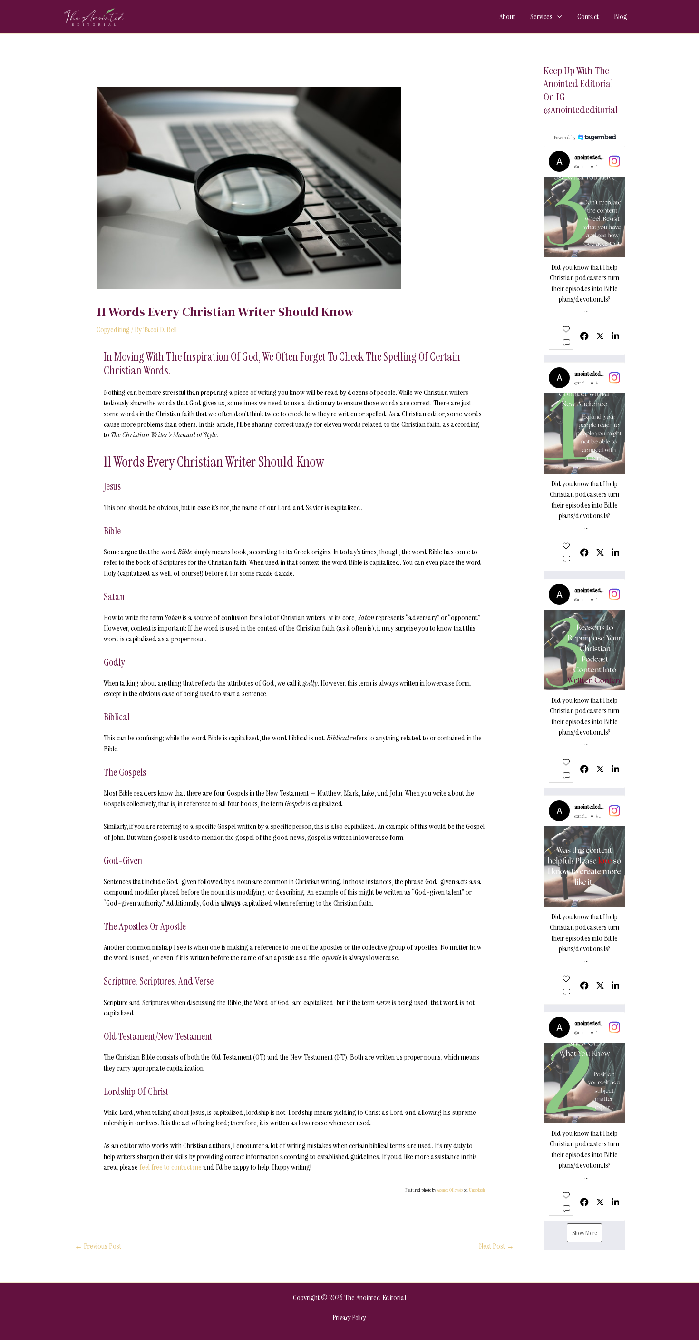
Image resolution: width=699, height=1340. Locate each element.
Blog (620, 16)
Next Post (496, 1246)
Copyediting (113, 330)
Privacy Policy (349, 1317)
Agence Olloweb (450, 1190)
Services (541, 16)
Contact (588, 16)
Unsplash (477, 1190)
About (507, 16)
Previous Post (98, 1246)
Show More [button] (584, 1233)
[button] (557, 16)
